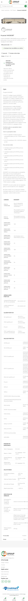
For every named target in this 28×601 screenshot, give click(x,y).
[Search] (25, 6)
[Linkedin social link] (7, 56)
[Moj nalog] (26, 2)
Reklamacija (4, 576)
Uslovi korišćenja (5, 571)
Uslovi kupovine (4, 574)
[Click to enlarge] (3, 30)
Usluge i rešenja (4, 562)
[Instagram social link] (6, 581)
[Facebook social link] (5, 56)
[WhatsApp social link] (9, 56)
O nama (3, 564)
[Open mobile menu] (1, 2)
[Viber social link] (10, 56)
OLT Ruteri (13, 10)
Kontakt (3, 567)
